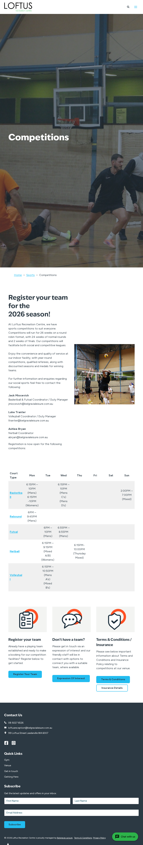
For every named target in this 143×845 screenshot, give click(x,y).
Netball (15, 551)
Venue (7, 765)
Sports (30, 275)
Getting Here (11, 776)
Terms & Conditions (83, 838)
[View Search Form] (128, 7)
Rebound (16, 516)
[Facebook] (8, 743)
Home (18, 275)
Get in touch (11, 771)
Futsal (14, 531)
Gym (6, 759)
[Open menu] (135, 7)
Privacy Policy (99, 838)
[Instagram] (15, 743)
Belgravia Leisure (65, 838)
